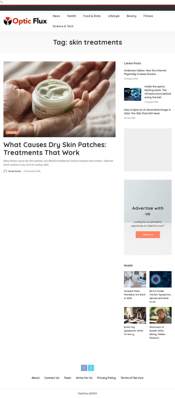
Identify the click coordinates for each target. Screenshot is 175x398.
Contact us (148, 234)
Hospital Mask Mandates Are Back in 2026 (134, 294)
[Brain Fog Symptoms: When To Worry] (135, 315)
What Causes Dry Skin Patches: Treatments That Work (54, 148)
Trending (12, 132)
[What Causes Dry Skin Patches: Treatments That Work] (59, 99)
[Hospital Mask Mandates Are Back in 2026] (135, 279)
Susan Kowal (14, 171)
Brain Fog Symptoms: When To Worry (133, 331)
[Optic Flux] (25, 21)
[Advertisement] (148, 149)
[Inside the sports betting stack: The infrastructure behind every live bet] (132, 94)
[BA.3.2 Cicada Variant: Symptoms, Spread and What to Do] (161, 279)
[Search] (169, 21)
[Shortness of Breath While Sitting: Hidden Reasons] (161, 315)
